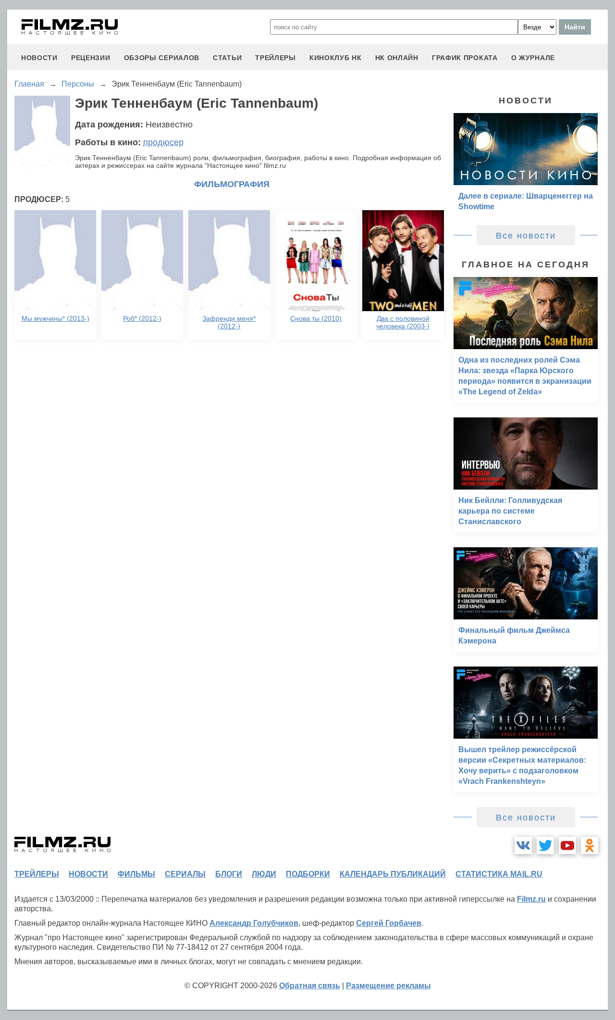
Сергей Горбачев (388, 923)
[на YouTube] (567, 845)
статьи (227, 58)
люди (264, 874)
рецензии (91, 58)
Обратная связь (309, 986)
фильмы (136, 874)
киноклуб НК (335, 58)
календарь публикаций (393, 874)
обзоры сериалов (162, 58)
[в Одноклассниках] (589, 845)
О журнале (533, 58)
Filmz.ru (531, 899)
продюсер (163, 142)
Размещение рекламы (388, 986)
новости (39, 58)
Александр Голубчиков (253, 923)
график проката (465, 58)
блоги (228, 874)
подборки (308, 874)
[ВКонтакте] (523, 845)
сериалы (185, 874)
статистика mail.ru (498, 874)
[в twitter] (545, 845)
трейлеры (275, 58)
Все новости (526, 235)
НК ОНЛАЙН (396, 58)
